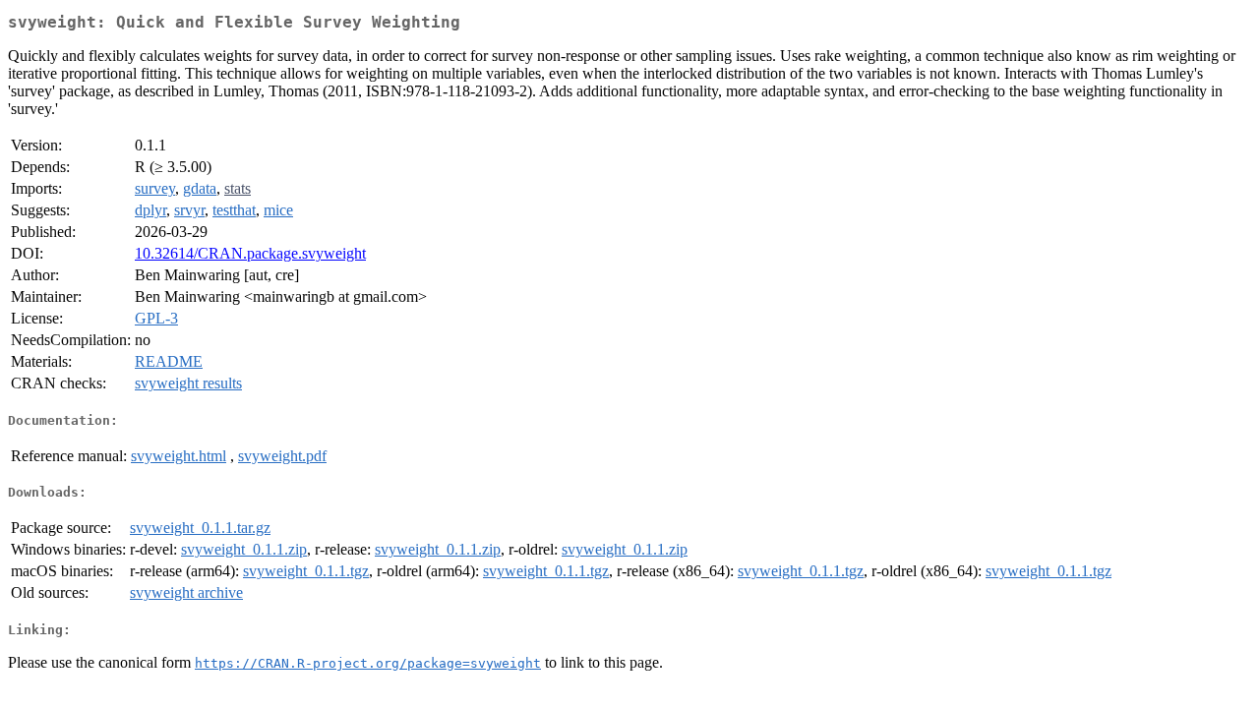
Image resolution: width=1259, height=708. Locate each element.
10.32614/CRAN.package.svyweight (250, 253)
